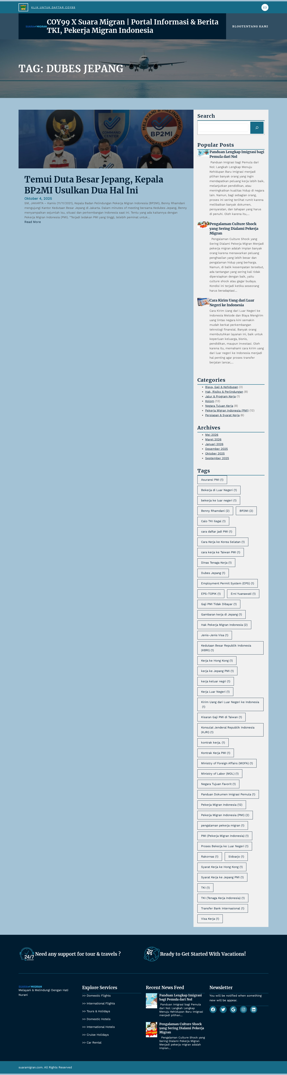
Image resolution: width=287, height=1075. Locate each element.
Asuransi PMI (212, 479)
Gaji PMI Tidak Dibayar (219, 604)
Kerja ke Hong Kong (217, 660)
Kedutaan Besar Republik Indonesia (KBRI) (226, 648)
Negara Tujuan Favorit (218, 784)
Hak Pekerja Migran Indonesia (224, 625)
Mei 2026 (211, 434)
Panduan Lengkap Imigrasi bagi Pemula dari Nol (236, 154)
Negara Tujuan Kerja (219, 406)
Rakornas (209, 856)
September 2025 (217, 458)
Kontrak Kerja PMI (215, 753)
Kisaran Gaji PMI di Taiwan (221, 717)
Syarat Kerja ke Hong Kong (222, 867)
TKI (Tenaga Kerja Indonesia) (223, 898)
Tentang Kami (255, 26)
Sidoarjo (236, 856)
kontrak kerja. (213, 742)
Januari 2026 (214, 444)
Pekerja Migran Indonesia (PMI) (227, 410)
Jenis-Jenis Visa (214, 635)
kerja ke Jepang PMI (217, 671)
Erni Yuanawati (243, 593)
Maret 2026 (213, 439)
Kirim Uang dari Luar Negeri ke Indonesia (230, 704)
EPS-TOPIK (211, 593)
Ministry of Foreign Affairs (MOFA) (227, 763)
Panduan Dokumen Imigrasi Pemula (228, 794)
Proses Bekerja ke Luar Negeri (224, 846)
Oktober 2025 (215, 453)
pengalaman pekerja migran (222, 825)
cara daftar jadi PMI (216, 531)
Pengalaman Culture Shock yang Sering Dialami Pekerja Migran (233, 228)
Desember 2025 (216, 449)
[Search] (257, 128)
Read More (32, 222)
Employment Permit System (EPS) (227, 583)
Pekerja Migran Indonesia (221, 804)
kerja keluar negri (215, 681)
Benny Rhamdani (215, 511)
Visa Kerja (210, 919)
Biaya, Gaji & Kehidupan (221, 387)
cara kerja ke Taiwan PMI (220, 552)
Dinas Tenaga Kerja (216, 562)
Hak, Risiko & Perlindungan (224, 391)
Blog (237, 26)
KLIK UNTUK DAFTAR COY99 (53, 7)
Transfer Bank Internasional (222, 908)
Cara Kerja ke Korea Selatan (223, 542)
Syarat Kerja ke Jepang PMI (222, 877)
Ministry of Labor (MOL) (220, 773)
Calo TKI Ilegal (213, 521)
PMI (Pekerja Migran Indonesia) (225, 836)
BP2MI (246, 511)
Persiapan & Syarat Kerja (222, 415)
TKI (205, 887)
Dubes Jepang (213, 573)
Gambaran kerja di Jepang (221, 614)
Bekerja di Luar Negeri (219, 490)
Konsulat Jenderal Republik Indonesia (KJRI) (227, 730)
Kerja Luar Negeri (215, 691)
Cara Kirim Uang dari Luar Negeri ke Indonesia (231, 302)
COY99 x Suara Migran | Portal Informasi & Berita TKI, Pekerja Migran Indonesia (132, 26)
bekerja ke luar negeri (218, 500)
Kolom (209, 401)
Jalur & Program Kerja (220, 396)
